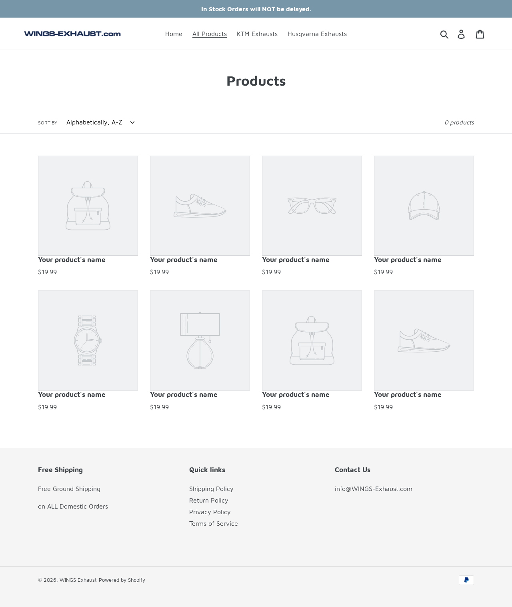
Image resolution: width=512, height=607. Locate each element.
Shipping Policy (211, 488)
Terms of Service (213, 523)
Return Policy (208, 500)
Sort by (47, 123)
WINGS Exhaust (78, 580)
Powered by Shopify (122, 580)
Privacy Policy (210, 511)
